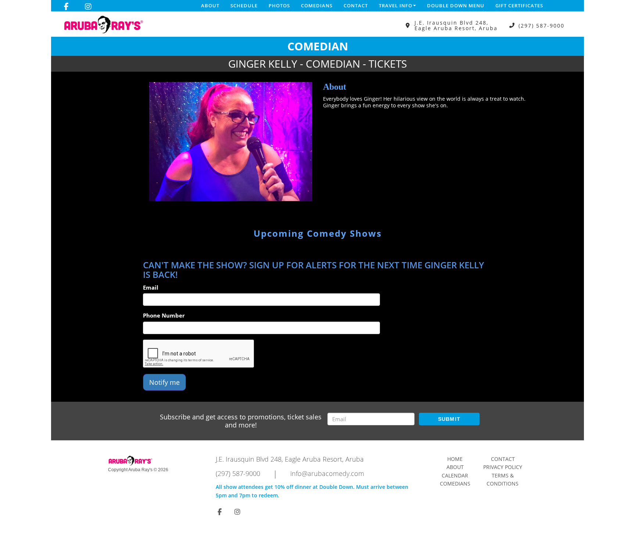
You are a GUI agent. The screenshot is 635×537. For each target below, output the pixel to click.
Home (455, 458)
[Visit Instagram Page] (88, 6)
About (210, 5)
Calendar (455, 475)
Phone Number (164, 315)
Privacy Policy (502, 466)
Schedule (244, 5)
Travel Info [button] (395, 5)
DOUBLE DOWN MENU (455, 5)
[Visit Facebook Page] (66, 6)
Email (150, 287)
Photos (279, 5)
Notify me (164, 382)
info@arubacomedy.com (327, 473)
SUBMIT (449, 419)
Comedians (317, 5)
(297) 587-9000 (541, 25)
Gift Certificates (519, 5)
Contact (356, 5)
